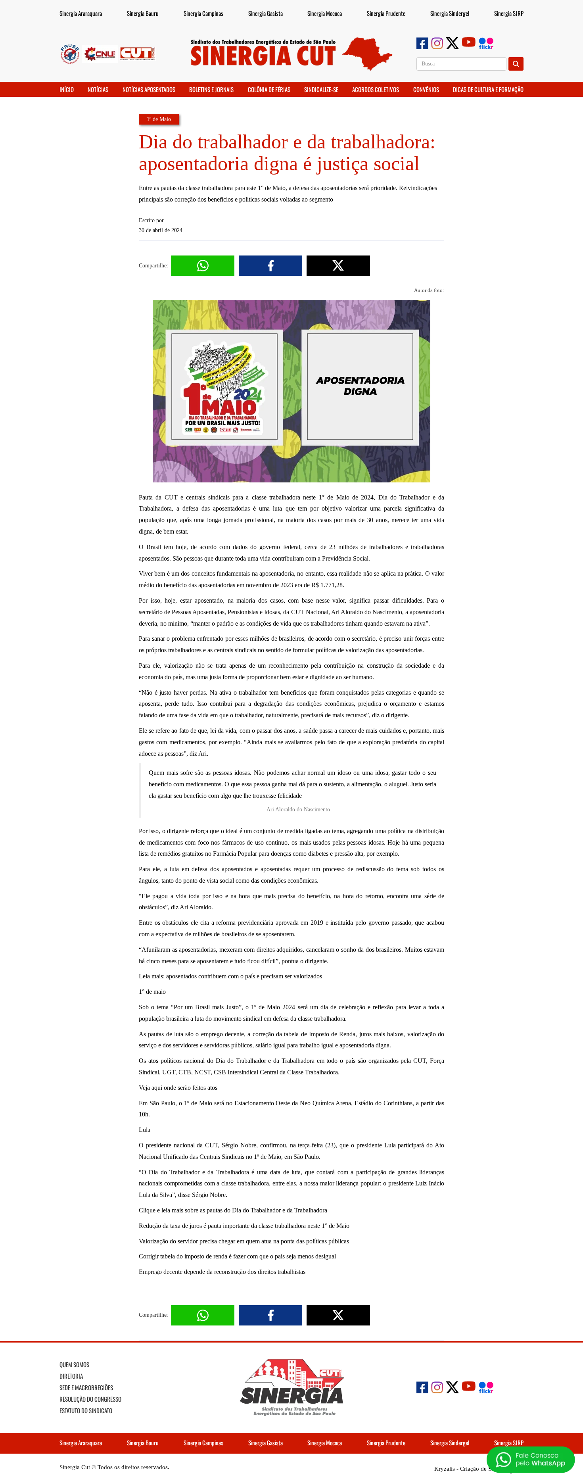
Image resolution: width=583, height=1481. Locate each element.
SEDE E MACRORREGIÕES (86, 1387)
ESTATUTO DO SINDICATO (85, 1410)
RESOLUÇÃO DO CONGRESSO (90, 1399)
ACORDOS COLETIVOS (375, 89)
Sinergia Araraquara (80, 13)
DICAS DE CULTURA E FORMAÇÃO (488, 89)
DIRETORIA (71, 1376)
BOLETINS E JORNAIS (211, 89)
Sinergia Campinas (203, 13)
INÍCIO (66, 89)
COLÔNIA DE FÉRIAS (269, 89)
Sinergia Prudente (386, 13)
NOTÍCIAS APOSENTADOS (149, 89)
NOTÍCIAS (98, 89)
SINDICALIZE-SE (321, 89)
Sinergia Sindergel (449, 13)
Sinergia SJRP (509, 13)
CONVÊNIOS (426, 89)
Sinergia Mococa (324, 13)
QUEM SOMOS (74, 1364)
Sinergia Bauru (143, 13)
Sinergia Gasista (265, 13)
